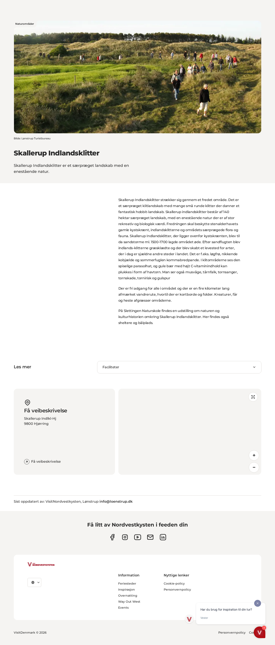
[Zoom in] (254, 455)
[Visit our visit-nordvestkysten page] (163, 537)
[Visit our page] (112, 537)
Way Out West (129, 602)
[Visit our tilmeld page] (150, 537)
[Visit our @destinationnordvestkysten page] (137, 537)
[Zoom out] (254, 467)
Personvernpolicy (177, 589)
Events (123, 608)
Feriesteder (127, 583)
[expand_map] (253, 397)
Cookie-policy (174, 583)
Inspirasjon (126, 589)
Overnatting (127, 595)
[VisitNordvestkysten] (41, 564)
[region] (189, 432)
